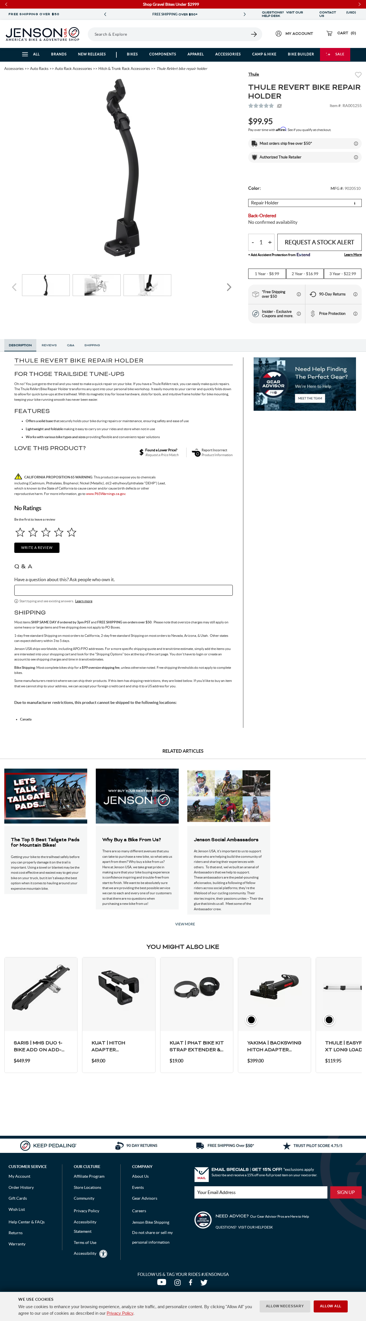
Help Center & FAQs (27, 1222)
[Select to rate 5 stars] (71, 532)
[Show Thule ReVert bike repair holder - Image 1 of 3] (46, 285)
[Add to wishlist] (358, 75)
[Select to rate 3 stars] (46, 532)
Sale (340, 54)
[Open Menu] (86, 34)
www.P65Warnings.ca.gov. (106, 494)
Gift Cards (18, 1198)
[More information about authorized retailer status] (356, 157)
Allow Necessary (285, 1306)
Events (138, 1187)
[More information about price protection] (355, 313)
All (36, 54)
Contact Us (327, 14)
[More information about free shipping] (299, 294)
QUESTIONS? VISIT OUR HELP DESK (282, 14)
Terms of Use (85, 1242)
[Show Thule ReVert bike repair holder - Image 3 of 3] (148, 285)
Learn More (353, 254)
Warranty (17, 1244)
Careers (139, 1211)
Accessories (228, 54)
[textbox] (123, 590)
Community (84, 1198)
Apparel (196, 54)
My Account (19, 1176)
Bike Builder (301, 54)
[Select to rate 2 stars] (33, 532)
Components (162, 54)
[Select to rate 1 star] (20, 532)
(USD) (351, 14)
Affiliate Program (89, 1176)
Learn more (83, 601)
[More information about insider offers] (299, 313)
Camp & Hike (264, 54)
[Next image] (229, 287)
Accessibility (85, 1253)
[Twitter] (204, 1284)
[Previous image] (15, 287)
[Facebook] (192, 1284)
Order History (21, 1187)
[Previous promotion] (105, 14)
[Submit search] (254, 34)
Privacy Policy (120, 1313)
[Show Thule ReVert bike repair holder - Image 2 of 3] (97, 285)
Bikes (132, 54)
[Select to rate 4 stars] (59, 532)
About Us (140, 1176)
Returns (16, 1233)
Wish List (17, 1209)
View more (185, 924)
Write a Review (37, 547)
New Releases (92, 54)
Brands (59, 54)
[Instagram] (178, 1284)
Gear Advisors (144, 1198)
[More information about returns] (355, 294)
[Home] (42, 34)
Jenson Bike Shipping (150, 1222)
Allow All (330, 1306)
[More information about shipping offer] (356, 143)
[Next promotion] (244, 14)
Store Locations (87, 1187)
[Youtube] (163, 1284)
